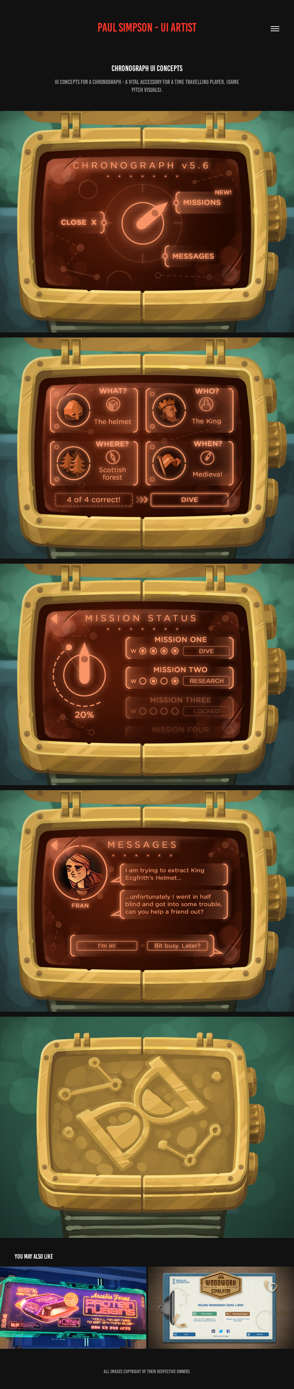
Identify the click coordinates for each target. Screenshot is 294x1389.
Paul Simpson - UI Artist (147, 27)
